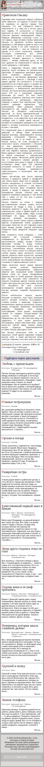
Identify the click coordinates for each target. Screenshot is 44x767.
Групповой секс (17, 632)
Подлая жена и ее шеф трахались (17, 588)
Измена (14, 555)
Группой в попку (13, 666)
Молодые (22, 347)
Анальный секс (17, 704)
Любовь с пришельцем (17, 364)
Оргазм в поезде (13, 438)
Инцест (15, 634)
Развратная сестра (14, 472)
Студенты (16, 517)
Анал (14, 347)
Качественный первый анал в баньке (22, 507)
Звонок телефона (13, 700)
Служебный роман (19, 596)
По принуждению (22, 349)
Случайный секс (21, 352)
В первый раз (16, 368)
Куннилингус (30, 513)
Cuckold (14, 406)
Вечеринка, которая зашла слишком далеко (20, 626)
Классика (22, 555)
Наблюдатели (33, 594)
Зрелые (20, 513)
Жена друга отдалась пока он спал (22, 550)
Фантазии (16, 370)
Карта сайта (22, 757)
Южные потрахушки (16, 402)
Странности (17, 636)
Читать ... (38, 396)
